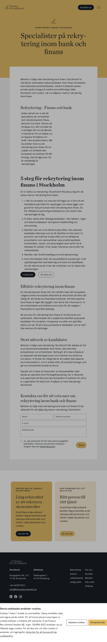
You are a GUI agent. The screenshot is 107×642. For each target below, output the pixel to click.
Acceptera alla (97, 622)
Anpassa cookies (76, 622)
